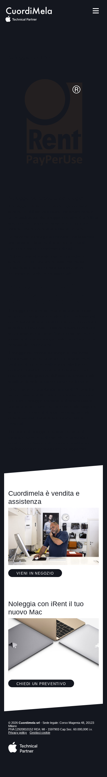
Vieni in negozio (35, 573)
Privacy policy (17, 732)
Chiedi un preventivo (41, 684)
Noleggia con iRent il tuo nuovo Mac (46, 608)
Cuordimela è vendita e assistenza (44, 497)
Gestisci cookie (40, 732)
